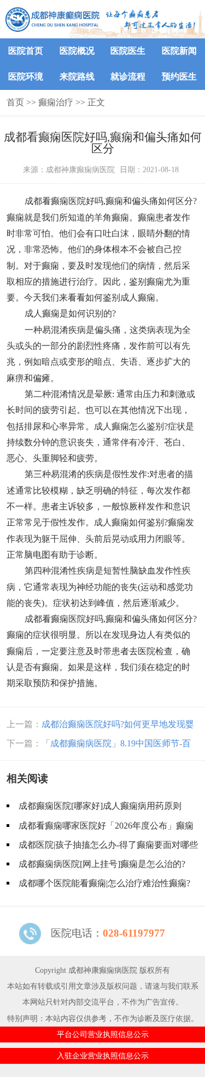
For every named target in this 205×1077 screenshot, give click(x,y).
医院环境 (25, 76)
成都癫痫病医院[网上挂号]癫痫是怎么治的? (102, 864)
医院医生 (127, 51)
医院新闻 (179, 51)
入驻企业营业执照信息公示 (103, 1055)
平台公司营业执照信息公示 (103, 1034)
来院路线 (77, 76)
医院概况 (77, 51)
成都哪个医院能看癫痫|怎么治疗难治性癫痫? (104, 883)
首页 (15, 102)
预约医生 (179, 76)
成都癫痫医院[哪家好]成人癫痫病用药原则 (100, 806)
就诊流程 (127, 76)
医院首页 (25, 51)
